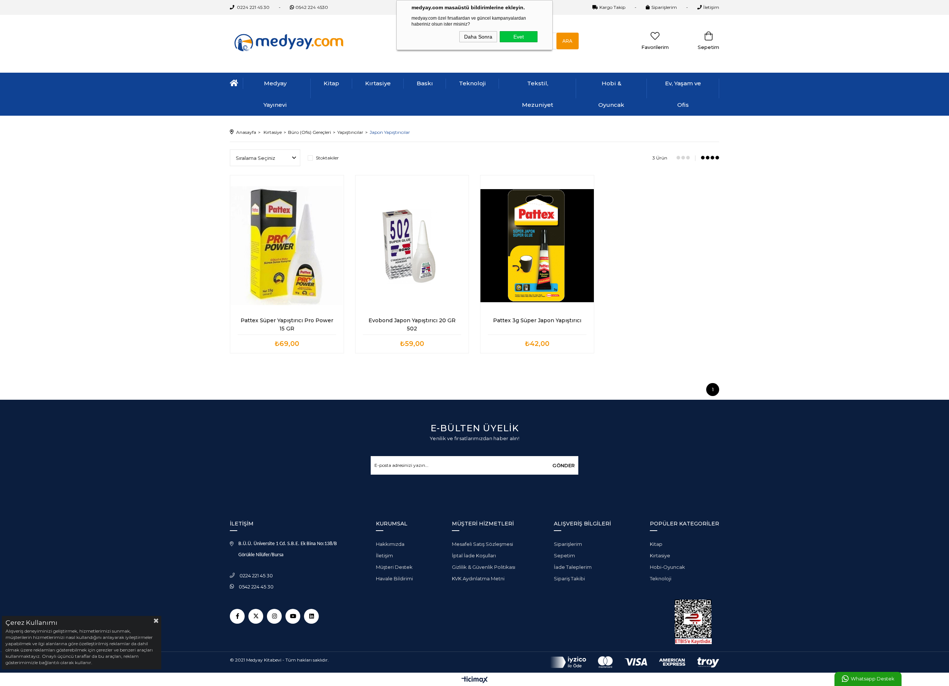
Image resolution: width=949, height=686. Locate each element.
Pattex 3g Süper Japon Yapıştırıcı (537, 320)
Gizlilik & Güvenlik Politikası (483, 567)
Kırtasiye (378, 83)
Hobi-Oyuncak (667, 567)
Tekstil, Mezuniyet (537, 94)
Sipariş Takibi (569, 578)
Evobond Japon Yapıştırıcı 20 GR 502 (412, 324)
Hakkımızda (390, 544)
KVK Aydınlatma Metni (478, 578)
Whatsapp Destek (872, 679)
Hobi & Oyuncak (611, 94)
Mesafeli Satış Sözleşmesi (482, 544)
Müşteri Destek (394, 567)
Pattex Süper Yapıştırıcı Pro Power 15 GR (288, 324)
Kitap (331, 83)
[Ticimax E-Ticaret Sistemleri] (475, 680)
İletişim (711, 7)
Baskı (425, 83)
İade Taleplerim (573, 567)
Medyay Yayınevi (275, 94)
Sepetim (564, 555)
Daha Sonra (478, 37)
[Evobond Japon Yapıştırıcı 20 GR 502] (412, 245)
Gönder (563, 465)
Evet (518, 37)
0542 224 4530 (311, 7)
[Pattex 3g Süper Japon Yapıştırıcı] (537, 245)
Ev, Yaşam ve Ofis (683, 94)
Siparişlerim (664, 7)
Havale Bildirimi (394, 578)
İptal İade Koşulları (474, 555)
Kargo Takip (612, 7)
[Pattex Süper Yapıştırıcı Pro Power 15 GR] (287, 245)
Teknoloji (472, 83)
